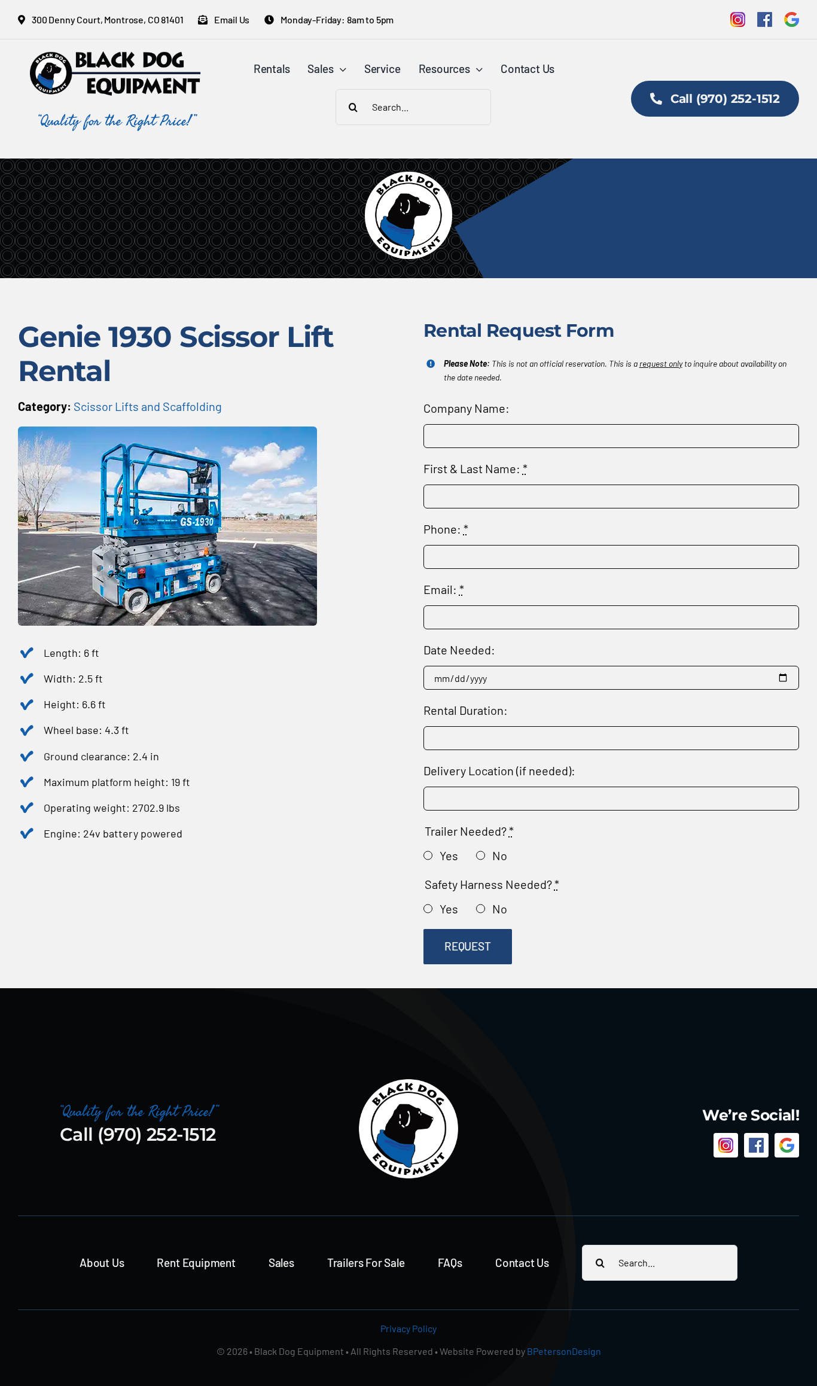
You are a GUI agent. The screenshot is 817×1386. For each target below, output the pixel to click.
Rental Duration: (465, 710)
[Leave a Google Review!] (791, 19)
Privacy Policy (408, 1328)
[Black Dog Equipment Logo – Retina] (116, 57)
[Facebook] (764, 19)
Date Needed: (459, 649)
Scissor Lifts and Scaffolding (148, 406)
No (499, 855)
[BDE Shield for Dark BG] (408, 1084)
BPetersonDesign (564, 1351)
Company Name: (466, 408)
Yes (449, 855)
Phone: (445, 529)
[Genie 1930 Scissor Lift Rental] (167, 432)
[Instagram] (737, 19)
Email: (443, 589)
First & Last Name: (475, 468)
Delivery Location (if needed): (499, 770)
